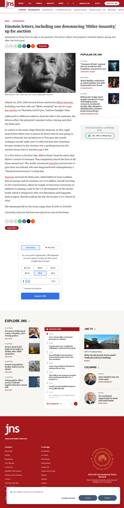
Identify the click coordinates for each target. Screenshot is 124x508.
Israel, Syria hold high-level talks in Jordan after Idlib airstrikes (14, 350)
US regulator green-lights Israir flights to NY (62, 396)
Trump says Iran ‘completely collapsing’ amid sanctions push (62, 347)
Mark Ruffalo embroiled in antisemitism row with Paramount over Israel (92, 82)
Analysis (50, 3)
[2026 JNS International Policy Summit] (102, 458)
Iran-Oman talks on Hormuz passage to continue (61, 338)
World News (84, 77)
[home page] (10, 4)
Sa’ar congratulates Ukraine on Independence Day (61, 367)
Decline (107, 498)
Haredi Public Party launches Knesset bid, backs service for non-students (61, 357)
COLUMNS (90, 367)
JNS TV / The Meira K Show (93, 352)
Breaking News (55, 329)
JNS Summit (112, 10)
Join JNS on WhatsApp (101, 136)
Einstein (9, 177)
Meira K (87, 361)
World (39, 3)
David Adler (102, 403)
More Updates (52, 404)
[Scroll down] (76, 404)
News (7, 21)
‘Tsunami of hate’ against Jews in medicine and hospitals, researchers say (93, 66)
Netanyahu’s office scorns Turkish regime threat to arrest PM (16, 384)
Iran (104, 10)
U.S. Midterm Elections (63, 10)
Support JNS (112, 3)
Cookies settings (68, 498)
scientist (53, 163)
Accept (88, 498)
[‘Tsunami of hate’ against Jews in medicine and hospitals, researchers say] (113, 65)
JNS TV (88, 329)
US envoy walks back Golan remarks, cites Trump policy (15, 333)
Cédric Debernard (105, 382)
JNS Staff (8, 339)
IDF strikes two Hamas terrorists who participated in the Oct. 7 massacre (62, 377)
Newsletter (85, 3)
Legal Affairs (12, 228)
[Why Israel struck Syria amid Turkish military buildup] (101, 342)
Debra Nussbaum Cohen (89, 114)
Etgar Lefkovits (86, 88)
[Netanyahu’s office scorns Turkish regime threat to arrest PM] (34, 381)
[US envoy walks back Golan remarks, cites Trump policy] (34, 332)
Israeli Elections (47, 10)
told (40, 149)
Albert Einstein (64, 102)
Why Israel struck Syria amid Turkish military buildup (99, 356)
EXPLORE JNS (16, 321)
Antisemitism (18, 21)
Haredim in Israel (95, 10)
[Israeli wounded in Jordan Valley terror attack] (34, 366)
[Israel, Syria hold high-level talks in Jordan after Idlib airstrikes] (34, 348)
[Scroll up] (71, 404)
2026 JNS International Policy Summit (102, 475)
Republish (43, 46)
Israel (21, 3)
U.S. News (83, 61)
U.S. (29, 3)
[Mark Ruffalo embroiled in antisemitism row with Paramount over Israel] (113, 82)
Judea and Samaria (80, 10)
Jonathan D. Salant (87, 72)
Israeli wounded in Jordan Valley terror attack (14, 366)
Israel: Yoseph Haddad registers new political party (62, 387)
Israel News (9, 328)
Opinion (101, 374)
